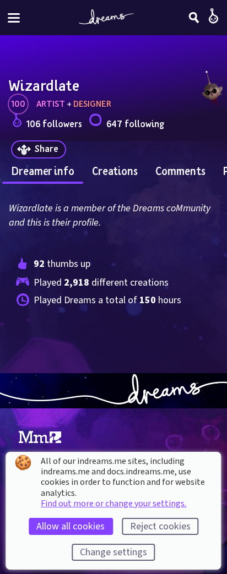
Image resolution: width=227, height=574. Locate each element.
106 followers (54, 123)
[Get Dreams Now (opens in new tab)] (113, 390)
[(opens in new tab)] (40, 437)
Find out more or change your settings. (113, 503)
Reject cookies (160, 526)
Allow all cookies (70, 526)
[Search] (194, 18)
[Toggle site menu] (14, 17)
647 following (135, 123)
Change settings (113, 552)
